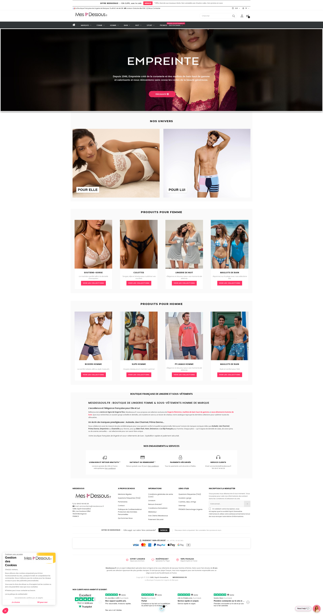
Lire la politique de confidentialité (16, 594)
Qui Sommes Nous (125, 518)
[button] (5, 611)
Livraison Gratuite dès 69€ (136, 8)
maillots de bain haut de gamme (195, 412)
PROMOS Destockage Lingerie (190, 509)
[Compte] (242, 16)
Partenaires (122, 502)
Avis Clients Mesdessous (158, 516)
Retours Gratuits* (155, 504)
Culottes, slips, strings (187, 502)
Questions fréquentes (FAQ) (129, 498)
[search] (233, 16)
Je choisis (15, 602)
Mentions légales (125, 494)
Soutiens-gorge (185, 498)
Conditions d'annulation (157, 508)
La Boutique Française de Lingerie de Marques (92, 8)
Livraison (151, 500)
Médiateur (152, 512)
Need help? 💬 (303, 608)
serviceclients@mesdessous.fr (220, 466)
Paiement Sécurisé (155, 519)
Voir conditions (110, 468)
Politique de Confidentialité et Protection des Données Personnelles (130, 512)
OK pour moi (42, 602)
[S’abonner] (247, 504)
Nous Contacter (154, 8)
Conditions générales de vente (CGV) (160, 496)
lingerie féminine (174, 412)
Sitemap (182, 506)
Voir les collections (93, 283)
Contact (121, 506)
